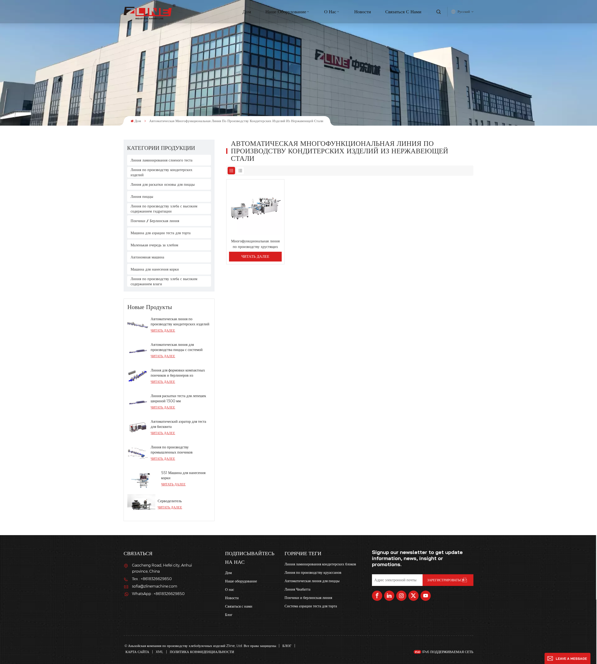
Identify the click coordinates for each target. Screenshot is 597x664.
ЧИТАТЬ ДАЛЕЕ (163, 330)
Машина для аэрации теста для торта (161, 233)
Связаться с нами (403, 11)
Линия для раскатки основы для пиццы (163, 184)
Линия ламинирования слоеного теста (161, 160)
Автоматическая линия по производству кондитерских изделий (180, 321)
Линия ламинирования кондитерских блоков (320, 564)
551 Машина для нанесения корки (183, 475)
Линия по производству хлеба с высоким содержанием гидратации (164, 208)
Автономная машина (147, 257)
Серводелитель (170, 501)
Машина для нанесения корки (155, 269)
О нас (229, 589)
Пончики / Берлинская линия (155, 220)
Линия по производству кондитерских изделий (161, 172)
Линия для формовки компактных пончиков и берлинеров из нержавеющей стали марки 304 (178, 373)
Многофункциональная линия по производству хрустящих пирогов (255, 244)
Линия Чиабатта (297, 589)
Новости (362, 11)
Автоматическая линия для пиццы (312, 581)
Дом (247, 11)
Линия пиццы (142, 196)
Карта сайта (137, 652)
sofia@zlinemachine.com (154, 586)
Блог (229, 614)
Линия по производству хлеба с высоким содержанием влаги (164, 281)
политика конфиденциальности (202, 652)
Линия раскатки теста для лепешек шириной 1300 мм (178, 398)
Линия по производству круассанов (313, 572)
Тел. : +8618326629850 (152, 579)
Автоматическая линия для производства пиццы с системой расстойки (177, 347)
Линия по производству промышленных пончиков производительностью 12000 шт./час (181, 450)
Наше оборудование (285, 11)
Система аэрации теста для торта (311, 606)
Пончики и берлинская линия (308, 597)
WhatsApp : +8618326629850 (158, 594)
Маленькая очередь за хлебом (154, 245)
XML (159, 652)
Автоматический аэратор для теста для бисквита (178, 424)
